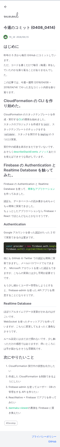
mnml (11, 16)
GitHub (52, 441)
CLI (20, 119)
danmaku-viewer (18, 407)
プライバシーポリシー (44, 436)
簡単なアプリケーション (41, 188)
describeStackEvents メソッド (31, 151)
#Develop (11, 423)
